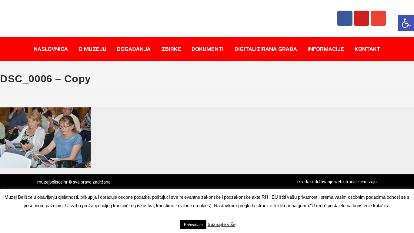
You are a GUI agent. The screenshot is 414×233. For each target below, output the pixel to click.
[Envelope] (378, 18)
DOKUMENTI (208, 49)
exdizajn (369, 181)
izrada (303, 181)
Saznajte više (221, 224)
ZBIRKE (171, 49)
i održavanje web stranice (334, 181)
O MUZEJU (92, 49)
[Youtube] (361, 18)
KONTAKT (367, 49)
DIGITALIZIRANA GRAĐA (266, 49)
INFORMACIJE (326, 49)
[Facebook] (344, 18)
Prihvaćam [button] (193, 224)
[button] (406, 23)
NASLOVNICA (51, 49)
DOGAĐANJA (134, 49)
